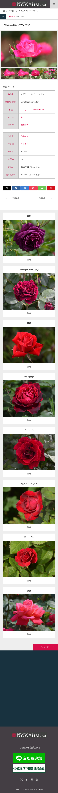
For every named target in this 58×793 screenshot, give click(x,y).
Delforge (24, 136)
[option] (29, 49)
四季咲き (25, 125)
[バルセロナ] (29, 403)
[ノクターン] (29, 456)
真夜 (29, 216)
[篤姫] (29, 349)
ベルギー (25, 144)
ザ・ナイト (29, 537)
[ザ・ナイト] (29, 564)
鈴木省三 (46, 610)
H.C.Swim (46, 450)
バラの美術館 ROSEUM (34, 789)
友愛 (29, 590)
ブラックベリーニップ (29, 269)
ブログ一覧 (44, 647)
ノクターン (29, 430)
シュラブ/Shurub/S (22, 555)
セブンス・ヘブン (29, 483)
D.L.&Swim (44, 502)
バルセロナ (29, 377)
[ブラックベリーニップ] (29, 296)
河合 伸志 (43, 236)
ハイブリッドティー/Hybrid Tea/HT (29, 288)
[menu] (54, 4)
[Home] (4, 11)
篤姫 (29, 323)
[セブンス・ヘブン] (29, 510)
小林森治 (46, 343)
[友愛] (29, 616)
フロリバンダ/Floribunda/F (32, 109)
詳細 (29, 260)
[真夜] (29, 242)
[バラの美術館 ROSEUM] (29, 4)
